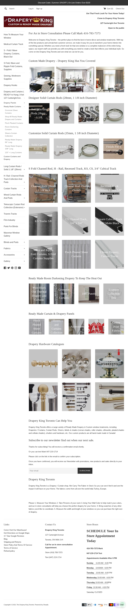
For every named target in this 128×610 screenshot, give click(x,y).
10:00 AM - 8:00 (97, 582)
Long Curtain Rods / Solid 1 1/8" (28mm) (14, 168)
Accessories (14, 255)
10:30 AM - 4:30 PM (101, 587)
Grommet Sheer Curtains (11, 111)
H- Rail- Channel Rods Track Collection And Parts (14, 179)
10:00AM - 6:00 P (98, 568)
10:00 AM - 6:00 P (99, 577)
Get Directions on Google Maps (17, 533)
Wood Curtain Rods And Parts (14, 196)
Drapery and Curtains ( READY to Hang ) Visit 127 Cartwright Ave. (14, 95)
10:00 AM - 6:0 (97, 573)
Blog (5, 539)
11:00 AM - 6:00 (97, 563)
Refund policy (9, 551)
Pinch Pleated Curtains (14, 123)
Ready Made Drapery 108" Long (13, 147)
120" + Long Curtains (13, 152)
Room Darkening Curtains (11, 128)
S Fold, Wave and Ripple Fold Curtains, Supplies (13, 66)
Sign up (39, 9)
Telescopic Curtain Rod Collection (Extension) (14, 206)
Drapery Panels (14, 103)
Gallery (14, 261)
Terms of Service (11, 548)
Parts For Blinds (11, 226)
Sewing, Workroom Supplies (12, 77)
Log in (31, 9)
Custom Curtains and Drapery (12, 158)
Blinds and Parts (14, 242)
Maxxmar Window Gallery (12, 234)
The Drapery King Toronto (25, 605)
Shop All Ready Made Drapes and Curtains (13, 118)
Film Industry (9, 220)
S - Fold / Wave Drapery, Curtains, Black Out (12, 53)
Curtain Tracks (14, 188)
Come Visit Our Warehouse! (15, 530)
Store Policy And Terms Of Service (18, 545)
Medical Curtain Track (13, 44)
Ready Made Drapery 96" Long (13, 141)
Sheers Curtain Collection (11, 134)
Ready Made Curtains (14, 107)
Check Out (120, 9)
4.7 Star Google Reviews (14, 536)
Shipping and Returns (12, 542)
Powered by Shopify (41, 605)
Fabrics (14, 248)
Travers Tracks (10, 214)
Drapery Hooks (10, 85)
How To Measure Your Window (13, 36)
